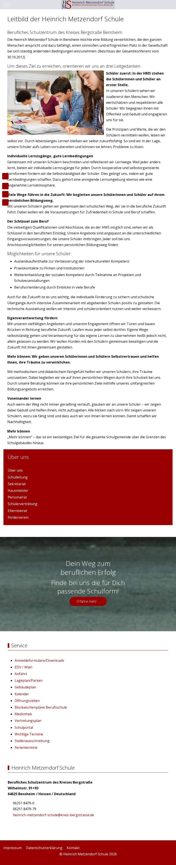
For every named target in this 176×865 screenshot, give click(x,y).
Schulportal (24, 727)
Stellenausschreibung (32, 740)
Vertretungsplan (28, 720)
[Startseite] (5, 176)
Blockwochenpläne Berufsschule (41, 707)
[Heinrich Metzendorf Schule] (88, 4)
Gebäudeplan (25, 687)
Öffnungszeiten (27, 700)
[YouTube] (170, 858)
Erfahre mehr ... (88, 601)
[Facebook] (161, 858)
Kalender (22, 694)
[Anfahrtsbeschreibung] (5, 194)
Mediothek (23, 714)
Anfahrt (21, 673)
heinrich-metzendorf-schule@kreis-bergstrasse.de (53, 815)
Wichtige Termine (29, 734)
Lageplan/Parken (28, 680)
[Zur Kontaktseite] (5, 186)
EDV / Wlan (23, 667)
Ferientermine (26, 747)
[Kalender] (5, 202)
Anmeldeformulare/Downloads (39, 660)
